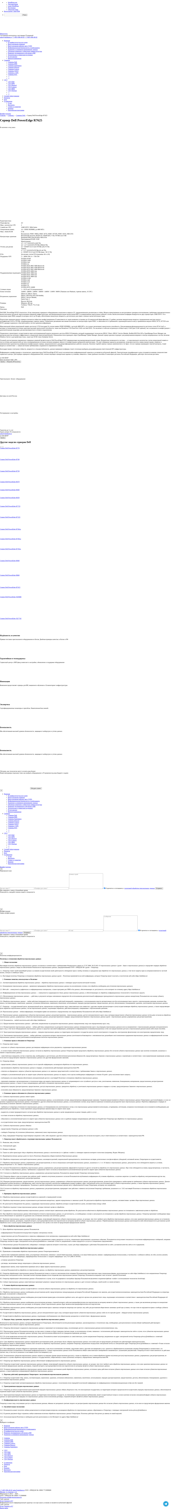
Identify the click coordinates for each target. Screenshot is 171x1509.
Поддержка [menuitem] (12, 8)
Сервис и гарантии (14, 107)
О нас (10, 103)
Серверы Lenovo (13, 69)
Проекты (7, 98)
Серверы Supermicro (14, 65)
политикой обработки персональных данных (139, 888)
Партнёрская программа (16, 110)
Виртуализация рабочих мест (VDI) (20, 46)
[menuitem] (12, 11)
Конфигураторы (5, 114)
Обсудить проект (36, 788)
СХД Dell (11, 82)
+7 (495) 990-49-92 (18, 37)
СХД (5, 80)
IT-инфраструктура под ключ (18, 42)
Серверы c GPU (13, 73)
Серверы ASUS (13, 71)
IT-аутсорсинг (12, 57)
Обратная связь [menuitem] (13, 9)
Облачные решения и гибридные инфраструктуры (25, 51)
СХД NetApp (12, 90)
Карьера (10, 108)
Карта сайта (4, 1508)
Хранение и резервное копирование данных (23, 49)
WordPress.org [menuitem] (12, 2)
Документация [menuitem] (13, 4)
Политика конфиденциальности (11, 1497)
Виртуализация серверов (16, 44)
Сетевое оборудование (11, 96)
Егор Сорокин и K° (6, 1501)
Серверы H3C (12, 74)
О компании (8, 101)
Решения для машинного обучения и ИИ (21, 53)
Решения (7, 40)
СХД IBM (11, 89)
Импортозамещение (14, 58)
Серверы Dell (12, 62)
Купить (3, 361)
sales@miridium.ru (6, 37)
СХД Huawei (12, 85)
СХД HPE (11, 83)
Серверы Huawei (13, 67)
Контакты (11, 105)
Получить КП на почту (13, 361)
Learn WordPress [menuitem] (13, 6)
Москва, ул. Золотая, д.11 (8, 1492)
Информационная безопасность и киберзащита (24, 48)
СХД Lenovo (12, 87)
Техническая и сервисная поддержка (20, 55)
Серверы (7, 60)
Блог (5, 99)
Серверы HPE (12, 64)
